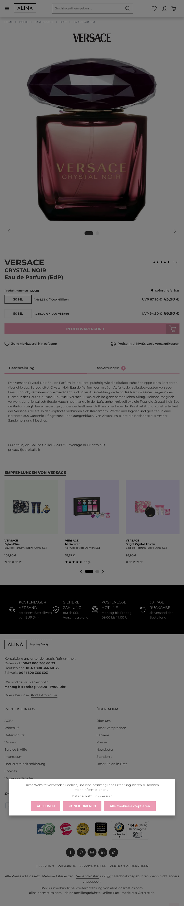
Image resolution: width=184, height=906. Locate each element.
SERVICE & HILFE (92, 866)
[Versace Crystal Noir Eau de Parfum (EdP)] (91, 139)
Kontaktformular (44, 695)
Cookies (10, 771)
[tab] (45, 368)
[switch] (137, 834)
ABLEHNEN (46, 806)
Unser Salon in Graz (111, 764)
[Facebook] (70, 852)
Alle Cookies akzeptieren (130, 806)
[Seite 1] (89, 571)
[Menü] (9, 8)
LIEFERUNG (45, 866)
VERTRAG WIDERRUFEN (129, 866)
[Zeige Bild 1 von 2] (89, 233)
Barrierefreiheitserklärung (24, 764)
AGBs (8, 721)
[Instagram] (92, 852)
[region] (92, 146)
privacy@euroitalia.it (24, 450)
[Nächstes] (174, 231)
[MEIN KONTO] (164, 8)
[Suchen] (128, 8)
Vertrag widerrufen (19, 778)
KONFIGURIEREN (82, 806)
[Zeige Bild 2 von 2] (97, 233)
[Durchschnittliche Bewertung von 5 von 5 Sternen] (163, 262)
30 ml (18, 299)
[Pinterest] (81, 852)
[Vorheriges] (9, 231)
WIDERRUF (67, 866)
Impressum (13, 757)
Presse (101, 742)
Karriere (102, 735)
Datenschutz (14, 735)
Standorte (104, 757)
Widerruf (11, 728)
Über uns (103, 721)
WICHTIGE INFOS (19, 709)
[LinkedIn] (102, 852)
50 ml (18, 314)
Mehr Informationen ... (92, 790)
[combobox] (87, 8)
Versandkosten (87, 876)
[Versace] (92, 38)
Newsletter (105, 749)
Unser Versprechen (111, 728)
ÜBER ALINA (107, 709)
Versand (10, 742)
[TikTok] (113, 852)
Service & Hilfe (15, 749)
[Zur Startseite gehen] (25, 8)
